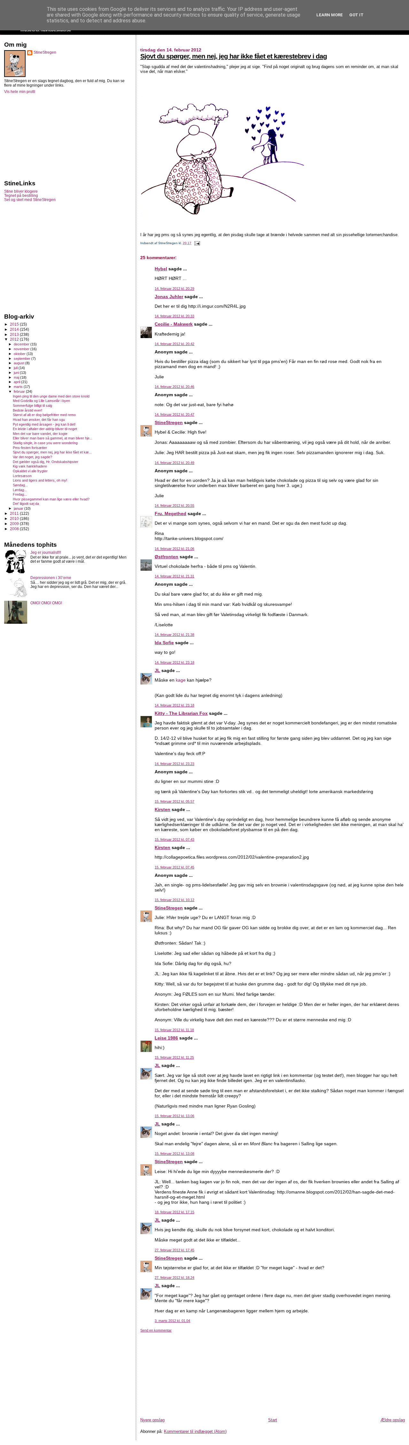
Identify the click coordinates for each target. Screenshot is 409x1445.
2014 (15, 329)
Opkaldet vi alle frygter (30, 471)
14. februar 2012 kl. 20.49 (174, 463)
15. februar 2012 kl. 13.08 (174, 1153)
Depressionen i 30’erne (50, 578)
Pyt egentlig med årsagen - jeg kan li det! (44, 424)
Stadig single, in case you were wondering (45, 443)
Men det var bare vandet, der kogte (40, 434)
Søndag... (20, 485)
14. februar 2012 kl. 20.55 (174, 505)
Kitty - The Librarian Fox (181, 713)
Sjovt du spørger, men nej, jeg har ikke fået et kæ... (52, 452)
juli (16, 368)
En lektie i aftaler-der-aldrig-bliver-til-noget (45, 429)
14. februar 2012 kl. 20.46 (174, 387)
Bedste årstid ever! (27, 410)
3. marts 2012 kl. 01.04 (172, 1321)
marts (19, 387)
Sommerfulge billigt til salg (32, 405)
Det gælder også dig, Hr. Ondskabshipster (45, 462)
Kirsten (162, 809)
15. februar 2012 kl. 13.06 (174, 1116)
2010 (15, 518)
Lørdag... (20, 490)
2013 (15, 334)
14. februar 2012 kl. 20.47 (174, 414)
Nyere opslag (152, 1420)
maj (17, 377)
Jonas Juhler (169, 296)
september (22, 358)
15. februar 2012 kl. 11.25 (174, 1057)
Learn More (329, 14)
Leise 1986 (166, 1037)
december (22, 344)
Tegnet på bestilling (21, 195)
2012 (15, 339)
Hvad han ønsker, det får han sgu (39, 419)
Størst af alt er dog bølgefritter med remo (44, 415)
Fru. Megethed (170, 513)
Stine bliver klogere (21, 191)
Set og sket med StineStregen (30, 199)
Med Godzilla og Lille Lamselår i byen (41, 401)
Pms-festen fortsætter (30, 448)
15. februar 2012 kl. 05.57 (174, 801)
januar (19, 508)
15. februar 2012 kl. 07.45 (174, 867)
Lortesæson (22, 476)
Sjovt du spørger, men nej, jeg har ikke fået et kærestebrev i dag (233, 56)
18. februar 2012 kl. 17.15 (174, 1212)
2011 (15, 513)
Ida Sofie (164, 642)
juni (17, 373)
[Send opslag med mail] (196, 243)
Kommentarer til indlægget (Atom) (195, 1431)
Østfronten (166, 556)
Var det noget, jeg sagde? (32, 457)
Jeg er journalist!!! (45, 552)
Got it (356, 14)
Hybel (161, 268)
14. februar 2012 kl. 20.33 (174, 316)
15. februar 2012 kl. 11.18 (174, 1030)
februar (20, 391)
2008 (15, 529)
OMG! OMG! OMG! (46, 603)
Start (272, 1420)
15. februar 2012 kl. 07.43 (174, 839)
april (17, 382)
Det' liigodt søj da (26, 504)
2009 (15, 524)
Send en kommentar (156, 1330)
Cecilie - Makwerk (174, 324)
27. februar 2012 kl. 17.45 (174, 1250)
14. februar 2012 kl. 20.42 (174, 344)
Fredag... (20, 494)
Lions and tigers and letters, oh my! (40, 480)
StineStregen (169, 422)
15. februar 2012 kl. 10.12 (174, 900)
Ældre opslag (393, 1420)
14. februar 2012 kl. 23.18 (174, 662)
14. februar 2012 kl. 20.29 (174, 288)
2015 (15, 324)
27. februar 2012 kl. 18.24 (174, 1277)
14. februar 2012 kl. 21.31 (174, 576)
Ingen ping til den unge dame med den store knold (51, 396)
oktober (20, 354)
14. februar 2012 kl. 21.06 (174, 549)
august (19, 363)
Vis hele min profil (19, 91)
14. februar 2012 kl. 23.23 (174, 764)
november (22, 349)
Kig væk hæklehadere (30, 466)
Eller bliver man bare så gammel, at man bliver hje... (52, 438)
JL (157, 670)
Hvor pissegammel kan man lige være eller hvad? (51, 499)
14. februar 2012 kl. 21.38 (174, 635)
